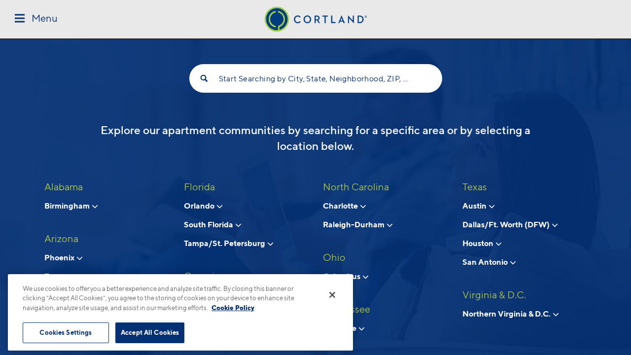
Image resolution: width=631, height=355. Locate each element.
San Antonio (485, 262)
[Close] (332, 295)
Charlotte (341, 206)
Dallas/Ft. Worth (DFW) (506, 224)
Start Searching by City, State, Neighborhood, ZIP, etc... (316, 78)
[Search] (204, 78)
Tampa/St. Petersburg (225, 243)
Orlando (200, 206)
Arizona (61, 239)
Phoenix (60, 257)
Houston (478, 243)
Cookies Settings (65, 332)
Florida (199, 187)
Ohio (334, 257)
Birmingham (67, 206)
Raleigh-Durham (354, 224)
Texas (474, 187)
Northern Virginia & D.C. (507, 314)
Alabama (63, 187)
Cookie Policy (232, 308)
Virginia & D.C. (494, 295)
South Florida (209, 224)
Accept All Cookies (150, 332)
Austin (475, 206)
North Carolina (356, 187)
